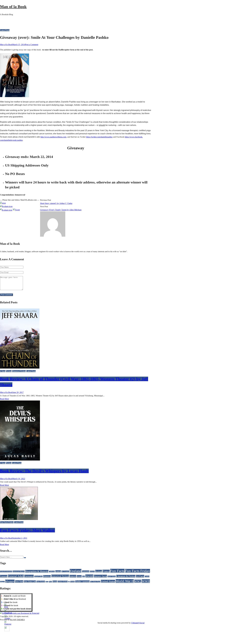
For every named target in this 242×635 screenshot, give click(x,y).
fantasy (92, 571)
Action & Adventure (6, 571)
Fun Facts (117, 571)
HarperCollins (38, 576)
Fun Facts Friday (6, 522)
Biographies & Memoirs (36, 571)
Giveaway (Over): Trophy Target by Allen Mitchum (60, 210)
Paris (50, 582)
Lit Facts (140, 576)
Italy (83, 576)
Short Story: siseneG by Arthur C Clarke (56, 203)
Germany (29, 576)
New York (19, 581)
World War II (125, 581)
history (72, 576)
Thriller (72, 582)
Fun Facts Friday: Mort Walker (27, 530)
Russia (54, 582)
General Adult (16, 576)
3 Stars (2, 463)
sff (69, 581)
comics (58, 571)
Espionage (85, 571)
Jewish (89, 576)
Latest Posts (4, 30)
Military (2, 581)
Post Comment (6, 295)
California (52, 571)
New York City (30, 581)
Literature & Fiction (125, 576)
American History (19, 571)
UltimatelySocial (137, 623)
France (106, 571)
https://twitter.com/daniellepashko (99, 137)
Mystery (9, 581)
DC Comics (65, 571)
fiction (98, 571)
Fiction (8, 371)
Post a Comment (31, 44)
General (3, 576)
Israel (79, 576)
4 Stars (2, 371)
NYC (47, 581)
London (147, 576)
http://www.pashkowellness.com (53, 137)
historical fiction (60, 576)
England (75, 571)
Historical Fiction (19, 371)
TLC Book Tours (95, 582)
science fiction (62, 582)
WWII (146, 581)
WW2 (137, 581)
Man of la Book (13, 6)
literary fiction (111, 576)
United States (108, 581)
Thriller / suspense (82, 581)
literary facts (100, 576)
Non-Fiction (40, 582)
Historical (47, 576)
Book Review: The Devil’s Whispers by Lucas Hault (44, 471)
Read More (4, 399)
